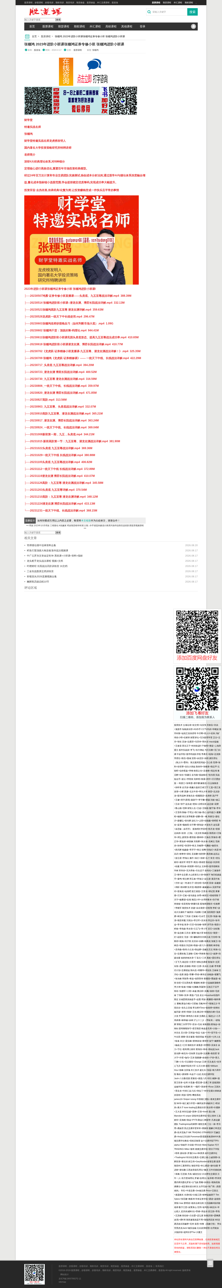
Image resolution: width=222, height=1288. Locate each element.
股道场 (37, 50)
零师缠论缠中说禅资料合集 (41, 545)
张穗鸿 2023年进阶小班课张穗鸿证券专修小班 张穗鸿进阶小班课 (74, 44)
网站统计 (64, 1274)
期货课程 (167, 2)
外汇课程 (178, 2)
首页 (32, 26)
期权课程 (189, 2)
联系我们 (160, 1266)
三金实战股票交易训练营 (40, 571)
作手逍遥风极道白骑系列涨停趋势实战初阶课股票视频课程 (117, 525)
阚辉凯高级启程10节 (38, 581)
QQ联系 (193, 26)
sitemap (62, 1282)
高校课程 (111, 26)
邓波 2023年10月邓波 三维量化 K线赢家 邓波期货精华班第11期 (58, 525)
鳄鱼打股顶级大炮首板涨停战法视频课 (47, 550)
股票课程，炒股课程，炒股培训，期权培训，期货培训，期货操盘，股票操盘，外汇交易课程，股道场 (105, 1266)
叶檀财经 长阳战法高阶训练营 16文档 (47, 566)
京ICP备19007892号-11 (70, 1278)
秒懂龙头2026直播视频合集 (42, 576)
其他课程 (126, 26)
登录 (142, 26)
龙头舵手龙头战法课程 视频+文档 (45, 560)
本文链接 (86, 520)
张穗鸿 (95, 50)
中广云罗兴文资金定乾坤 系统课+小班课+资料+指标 (55, 555)
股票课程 (156, 2)
